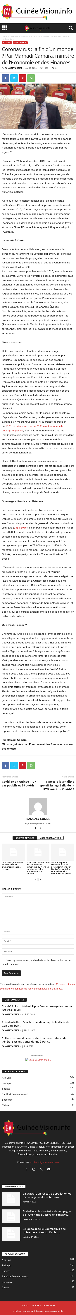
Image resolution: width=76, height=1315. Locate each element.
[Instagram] (34, 1169)
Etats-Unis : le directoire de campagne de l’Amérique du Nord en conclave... (47, 1212)
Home (4, 36)
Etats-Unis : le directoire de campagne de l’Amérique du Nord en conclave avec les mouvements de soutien (38, 868)
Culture (5, 1105)
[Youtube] (49, 1169)
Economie (7, 1099)
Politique (6, 1083)
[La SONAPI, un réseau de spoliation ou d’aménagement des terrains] (13, 852)
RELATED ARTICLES (24, 838)
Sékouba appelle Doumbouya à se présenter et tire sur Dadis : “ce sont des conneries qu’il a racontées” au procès (61, 868)
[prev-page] (36, 880)
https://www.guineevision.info (38, 823)
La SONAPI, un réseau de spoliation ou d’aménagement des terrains (12, 865)
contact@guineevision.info (44, 1162)
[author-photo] (38, 806)
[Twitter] (14, 78)
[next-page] (40, 880)
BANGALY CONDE (13, 68)
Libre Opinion (20, 42)
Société (6, 1088)
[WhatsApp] (31, 78)
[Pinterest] (22, 78)
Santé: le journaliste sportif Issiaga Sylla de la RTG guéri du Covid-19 (57, 785)
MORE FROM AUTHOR (50, 838)
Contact (24, 1305)
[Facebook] (5, 78)
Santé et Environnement (15, 1094)
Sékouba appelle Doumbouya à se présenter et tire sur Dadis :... (44, 1230)
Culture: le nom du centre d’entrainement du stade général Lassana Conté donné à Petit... (34, 1039)
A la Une (14, 36)
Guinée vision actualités (43, 1305)
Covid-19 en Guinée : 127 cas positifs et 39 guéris (19, 783)
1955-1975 (20, 527)
